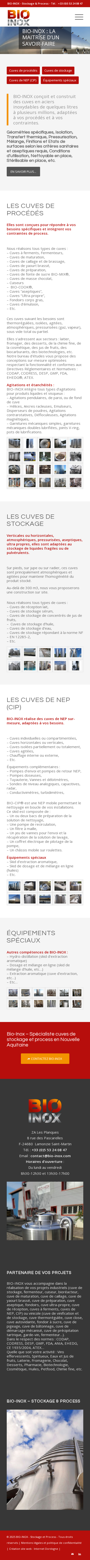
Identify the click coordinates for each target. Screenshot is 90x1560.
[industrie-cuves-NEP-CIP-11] (75, 899)
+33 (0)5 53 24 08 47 (70, 3)
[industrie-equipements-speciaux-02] (38, 992)
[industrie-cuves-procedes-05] (45, 443)
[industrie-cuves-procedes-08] (60, 443)
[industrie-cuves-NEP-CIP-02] (29, 886)
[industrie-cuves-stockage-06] (45, 665)
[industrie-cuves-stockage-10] (45, 652)
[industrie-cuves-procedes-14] (60, 456)
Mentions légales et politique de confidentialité (51, 1543)
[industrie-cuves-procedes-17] (29, 469)
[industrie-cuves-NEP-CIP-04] (60, 886)
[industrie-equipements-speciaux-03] (77, 1004)
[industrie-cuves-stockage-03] (75, 652)
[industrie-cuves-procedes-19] (60, 469)
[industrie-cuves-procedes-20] (75, 469)
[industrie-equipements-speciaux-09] (77, 992)
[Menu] (76, 16)
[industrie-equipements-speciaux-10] (13, 1004)
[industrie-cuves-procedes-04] (29, 443)
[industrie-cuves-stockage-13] (75, 665)
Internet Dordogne (46, 1548)
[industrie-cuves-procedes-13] (45, 456)
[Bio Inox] (37, 16)
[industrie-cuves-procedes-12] (29, 456)
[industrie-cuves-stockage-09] (29, 652)
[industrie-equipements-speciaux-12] (38, 1004)
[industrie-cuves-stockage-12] (60, 652)
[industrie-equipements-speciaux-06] (51, 1004)
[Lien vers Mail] (72, 1554)
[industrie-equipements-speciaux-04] (51, 992)
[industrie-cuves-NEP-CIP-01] (14, 886)
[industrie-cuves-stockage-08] (14, 652)
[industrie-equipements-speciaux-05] (64, 992)
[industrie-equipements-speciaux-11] (25, 1004)
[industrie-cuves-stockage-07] (60, 665)
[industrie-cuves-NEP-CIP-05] (75, 886)
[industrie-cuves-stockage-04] (14, 665)
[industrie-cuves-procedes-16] (14, 469)
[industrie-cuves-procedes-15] (75, 456)
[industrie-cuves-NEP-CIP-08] (29, 899)
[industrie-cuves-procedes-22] (14, 482)
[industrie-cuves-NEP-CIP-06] (14, 899)
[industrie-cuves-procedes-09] (75, 443)
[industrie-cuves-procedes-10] (14, 456)
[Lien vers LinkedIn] (79, 1554)
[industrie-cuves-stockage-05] (29, 665)
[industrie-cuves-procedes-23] (29, 482)
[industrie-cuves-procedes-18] (45, 469)
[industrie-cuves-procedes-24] (45, 482)
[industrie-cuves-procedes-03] (14, 443)
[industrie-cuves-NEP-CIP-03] (45, 886)
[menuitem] (76, 16)
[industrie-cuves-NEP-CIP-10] (60, 899)
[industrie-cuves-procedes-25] (60, 482)
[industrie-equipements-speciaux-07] (64, 1004)
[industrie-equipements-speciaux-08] (13, 992)
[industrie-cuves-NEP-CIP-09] (45, 899)
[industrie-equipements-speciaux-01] (25, 992)
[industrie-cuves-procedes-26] (75, 482)
